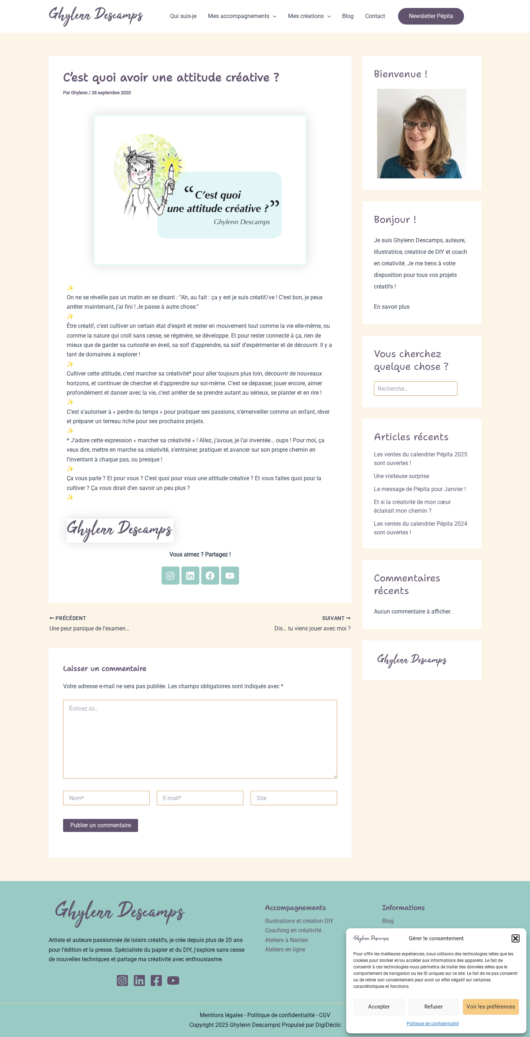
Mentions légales (221, 1015)
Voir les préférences (491, 1006)
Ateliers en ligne (285, 949)
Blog (348, 16)
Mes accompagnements (238, 16)
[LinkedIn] (139, 980)
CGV (324, 1015)
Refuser (433, 1006)
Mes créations (306, 16)
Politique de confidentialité (433, 1023)
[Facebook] (156, 980)
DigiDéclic (328, 1024)
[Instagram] (122, 980)
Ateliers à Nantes (286, 940)
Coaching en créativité (293, 930)
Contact (375, 16)
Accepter (379, 1006)
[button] (515, 938)
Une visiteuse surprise (401, 476)
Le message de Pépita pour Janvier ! (420, 489)
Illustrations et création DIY (299, 920)
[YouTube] (173, 980)
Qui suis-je (183, 16)
